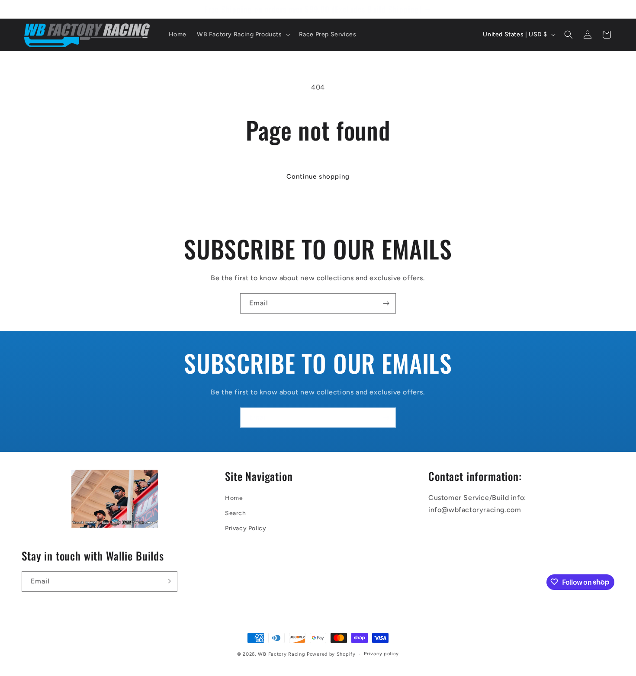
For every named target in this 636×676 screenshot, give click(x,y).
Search (235, 513)
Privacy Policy (245, 528)
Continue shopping (318, 176)
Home (234, 498)
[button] (243, 35)
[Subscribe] (385, 303)
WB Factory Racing (281, 654)
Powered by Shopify (331, 654)
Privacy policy (381, 654)
